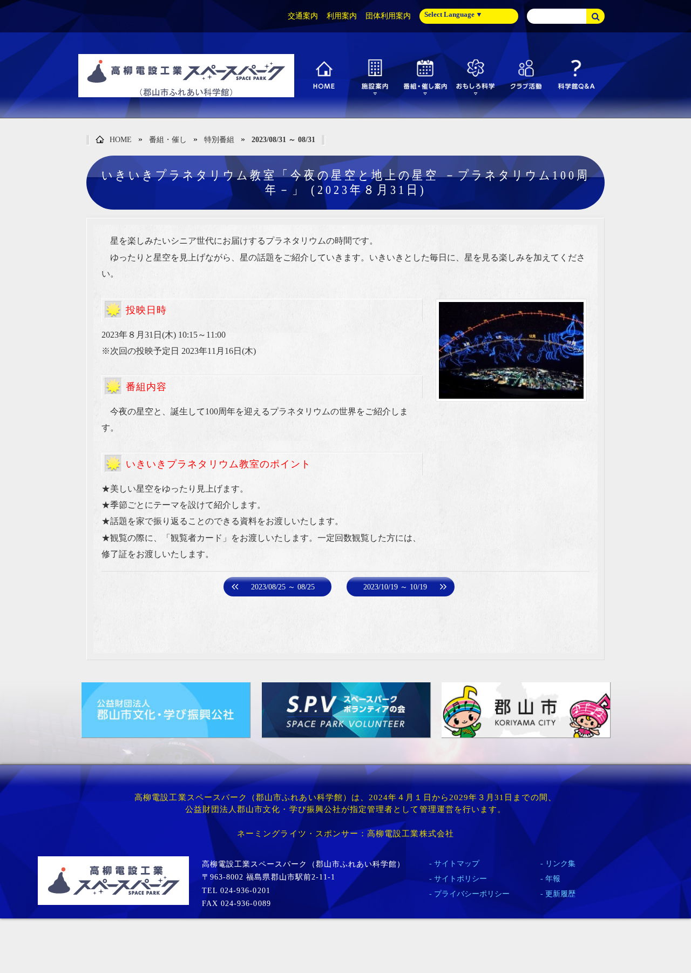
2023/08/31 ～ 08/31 (283, 140)
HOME (121, 140)
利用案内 (342, 16)
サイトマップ (456, 864)
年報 (552, 879)
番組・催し (168, 140)
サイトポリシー (460, 879)
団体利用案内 (388, 16)
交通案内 (303, 16)
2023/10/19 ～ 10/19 (395, 587)
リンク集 (560, 864)
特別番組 (219, 140)
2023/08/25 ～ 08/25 (283, 587)
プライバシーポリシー (472, 894)
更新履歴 (560, 894)
